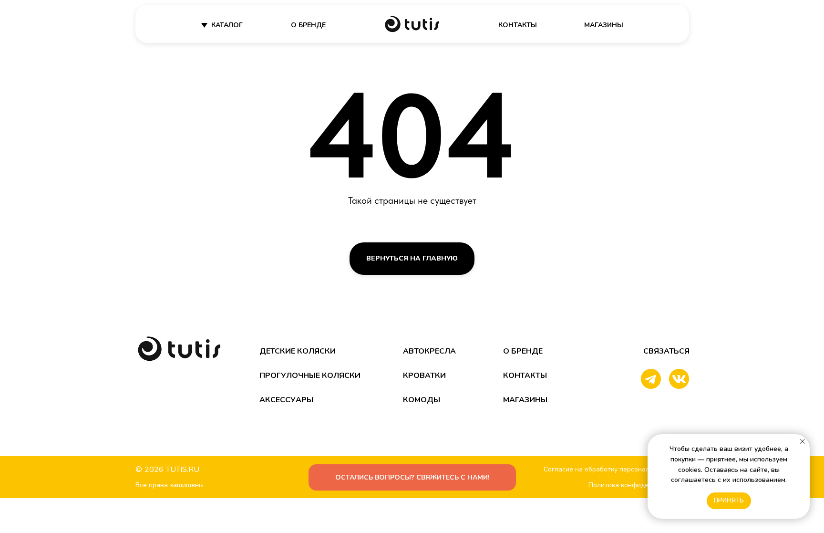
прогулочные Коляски (309, 375)
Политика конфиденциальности (639, 485)
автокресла (429, 351)
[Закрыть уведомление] (802, 441)
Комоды (421, 400)
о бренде (308, 25)
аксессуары (286, 400)
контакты (517, 25)
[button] (412, 477)
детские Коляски (297, 351)
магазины (603, 25)
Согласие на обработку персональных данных (617, 469)
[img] (412, 24)
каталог (227, 25)
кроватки (424, 375)
